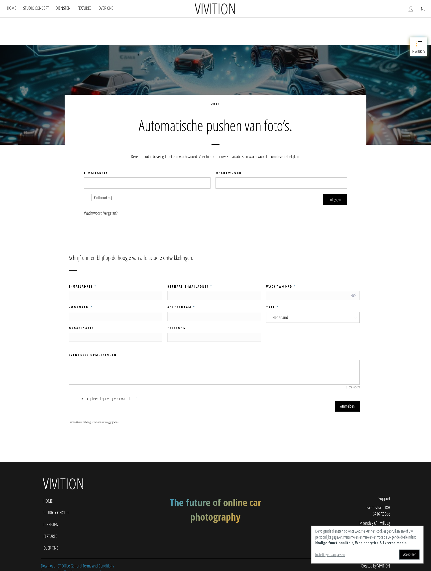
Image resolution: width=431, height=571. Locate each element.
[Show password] (353, 295)
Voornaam (81, 307)
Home (11, 8)
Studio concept (36, 8)
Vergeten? (110, 213)
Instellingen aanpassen (330, 555)
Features (85, 8)
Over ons (106, 8)
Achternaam (181, 307)
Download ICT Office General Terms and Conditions (77, 566)
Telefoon (176, 328)
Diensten (63, 8)
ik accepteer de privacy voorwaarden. (108, 398)
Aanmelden (347, 406)
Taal (272, 307)
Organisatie (81, 328)
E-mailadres (83, 286)
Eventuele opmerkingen (93, 355)
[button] (335, 199)
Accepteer (409, 554)
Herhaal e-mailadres (190, 286)
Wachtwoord (281, 286)
